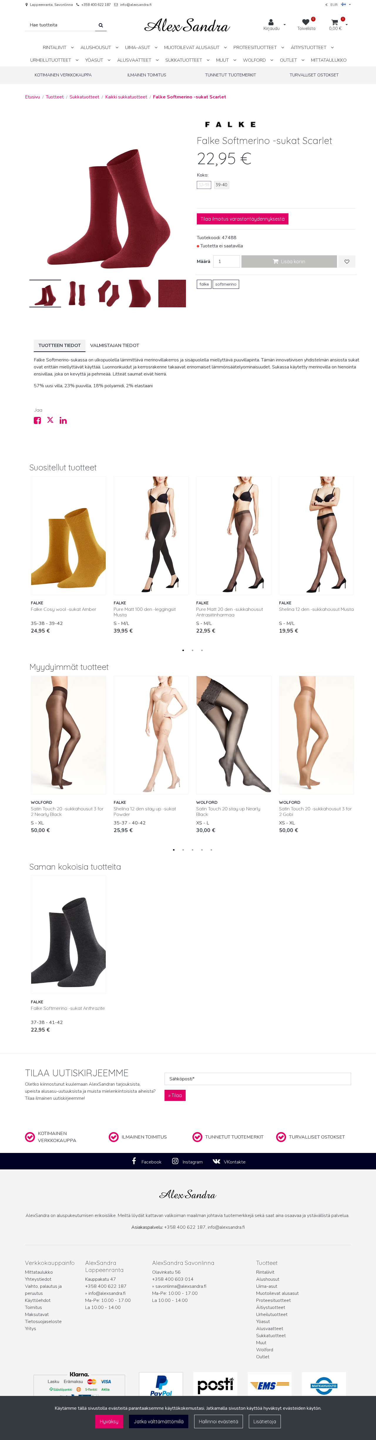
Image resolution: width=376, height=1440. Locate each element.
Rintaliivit (265, 1272)
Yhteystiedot (38, 1279)
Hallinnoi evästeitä (218, 1421)
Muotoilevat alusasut (277, 1293)
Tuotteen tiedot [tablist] (59, 345)
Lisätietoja (265, 1421)
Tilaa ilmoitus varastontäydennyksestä (243, 219)
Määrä (203, 261)
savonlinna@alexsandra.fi (181, 1286)
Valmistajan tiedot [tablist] (114, 345)
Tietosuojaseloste (43, 1321)
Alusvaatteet (269, 1328)
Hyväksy (109, 1421)
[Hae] (101, 25)
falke (204, 284)
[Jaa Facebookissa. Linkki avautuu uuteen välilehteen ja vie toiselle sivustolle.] (40, 422)
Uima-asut (266, 1286)
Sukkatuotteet (271, 1335)
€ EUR (333, 4)
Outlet (262, 1357)
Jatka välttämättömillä (159, 1421)
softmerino (225, 284)
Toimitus (33, 1307)
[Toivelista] (346, 261)
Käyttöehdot (38, 1300)
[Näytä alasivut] (72, 47)
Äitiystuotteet (270, 1307)
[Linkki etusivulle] (187, 25)
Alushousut (267, 1279)
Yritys (30, 1328)
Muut (261, 1343)
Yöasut (263, 1321)
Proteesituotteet (273, 1300)
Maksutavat (37, 1314)
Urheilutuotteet (272, 1314)
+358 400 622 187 (96, 4)
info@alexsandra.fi (136, 4)
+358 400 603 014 (173, 1279)
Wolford (264, 1350)
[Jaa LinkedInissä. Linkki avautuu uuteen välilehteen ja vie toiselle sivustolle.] (65, 422)
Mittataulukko (39, 1272)
